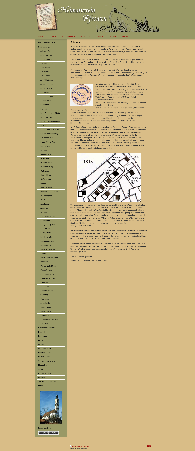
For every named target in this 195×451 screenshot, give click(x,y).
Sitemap (86, 446)
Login (149, 446)
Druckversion (77, 446)
